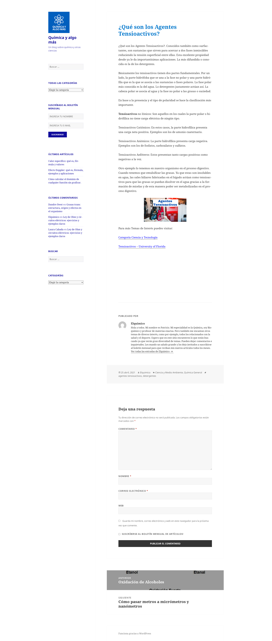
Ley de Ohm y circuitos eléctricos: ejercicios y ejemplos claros (65, 220)
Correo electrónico (133, 490)
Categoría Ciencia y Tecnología (138, 237)
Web (121, 505)
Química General (193, 372)
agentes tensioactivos (130, 375)
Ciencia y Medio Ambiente (169, 372)
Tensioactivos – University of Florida (141, 246)
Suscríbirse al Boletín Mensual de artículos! (152, 533)
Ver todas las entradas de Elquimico (150, 351)
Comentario (127, 428)
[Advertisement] (140, 271)
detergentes (149, 375)
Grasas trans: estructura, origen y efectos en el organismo (64, 208)
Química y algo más (62, 40)
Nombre (124, 476)
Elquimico (53, 217)
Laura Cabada (55, 229)
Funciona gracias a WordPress (134, 633)
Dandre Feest (55, 204)
